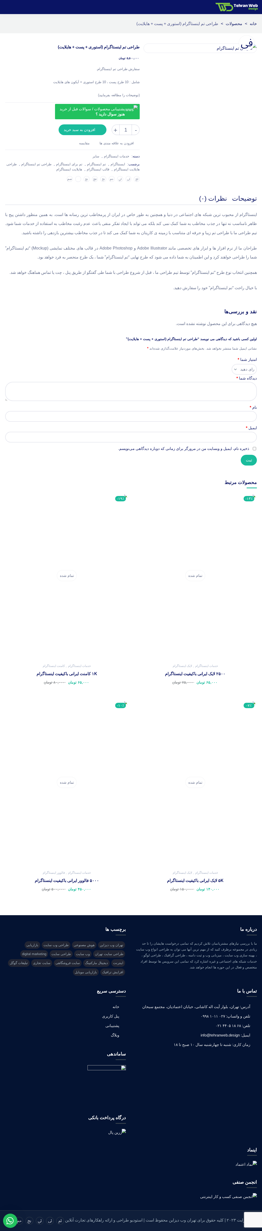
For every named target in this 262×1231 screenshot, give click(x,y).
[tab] (244, 199)
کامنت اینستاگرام (54, 666)
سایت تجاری (41, 963)
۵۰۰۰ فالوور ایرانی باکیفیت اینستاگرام (67, 880)
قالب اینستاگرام (98, 169)
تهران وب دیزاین (111, 945)
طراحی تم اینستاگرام (36, 164)
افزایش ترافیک (112, 972)
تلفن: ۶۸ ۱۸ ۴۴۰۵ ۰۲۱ (232, 1025)
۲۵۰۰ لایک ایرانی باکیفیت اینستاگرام (195, 674)
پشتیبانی (112, 1025)
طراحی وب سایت (56, 945)
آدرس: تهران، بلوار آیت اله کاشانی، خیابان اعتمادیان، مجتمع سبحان (196, 1007)
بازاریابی (32, 945)
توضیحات (244, 198)
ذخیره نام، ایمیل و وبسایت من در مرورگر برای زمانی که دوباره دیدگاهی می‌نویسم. (183, 448)
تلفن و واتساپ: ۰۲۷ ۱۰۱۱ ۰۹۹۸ (225, 1016)
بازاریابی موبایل (86, 972)
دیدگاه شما (246, 378)
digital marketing (34, 954)
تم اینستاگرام (96, 164)
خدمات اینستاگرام (116, 156)
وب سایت (83, 954)
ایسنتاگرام (118, 164)
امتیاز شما (247, 359)
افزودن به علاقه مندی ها (117, 143)
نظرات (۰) (213, 198)
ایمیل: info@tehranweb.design (225, 1035)
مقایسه (84, 143)
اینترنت (118, 963)
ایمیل (251, 428)
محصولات (234, 23)
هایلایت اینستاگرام (69, 169)
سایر (96, 156)
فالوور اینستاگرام (54, 872)
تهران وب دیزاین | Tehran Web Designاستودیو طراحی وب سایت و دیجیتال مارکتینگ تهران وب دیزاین (238, 7)
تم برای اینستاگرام (69, 164)
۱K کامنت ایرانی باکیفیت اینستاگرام (67, 674)
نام (253, 407)
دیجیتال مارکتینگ (96, 963)
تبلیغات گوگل (19, 963)
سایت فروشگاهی (68, 963)
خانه (253, 23)
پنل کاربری (110, 1016)
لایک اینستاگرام (182, 666)
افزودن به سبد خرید (79, 129)
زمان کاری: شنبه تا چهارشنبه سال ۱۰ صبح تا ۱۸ (212, 1044)
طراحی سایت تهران (109, 954)
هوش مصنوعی (84, 945)
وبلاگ (115, 1035)
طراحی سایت (61, 954)
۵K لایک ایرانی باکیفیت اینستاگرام (195, 880)
